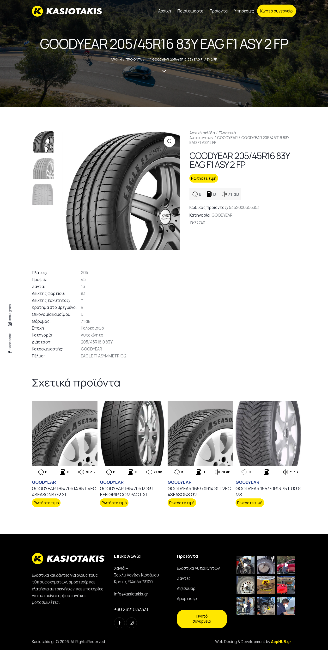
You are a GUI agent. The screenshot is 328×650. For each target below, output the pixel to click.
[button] (169, 141)
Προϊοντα (134, 59)
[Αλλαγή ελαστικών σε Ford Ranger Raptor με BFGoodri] (266, 565)
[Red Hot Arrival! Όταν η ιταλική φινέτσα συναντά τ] (286, 585)
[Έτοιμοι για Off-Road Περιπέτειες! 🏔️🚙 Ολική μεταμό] (266, 606)
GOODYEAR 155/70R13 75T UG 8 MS (268, 491)
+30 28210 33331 (131, 609)
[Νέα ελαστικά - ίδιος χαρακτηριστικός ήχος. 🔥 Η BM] (246, 565)
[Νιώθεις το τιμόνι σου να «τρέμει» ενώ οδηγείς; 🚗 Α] (246, 585)
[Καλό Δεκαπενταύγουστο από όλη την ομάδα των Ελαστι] (266, 585)
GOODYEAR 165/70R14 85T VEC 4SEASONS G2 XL (64, 491)
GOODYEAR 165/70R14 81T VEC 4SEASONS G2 (199, 491)
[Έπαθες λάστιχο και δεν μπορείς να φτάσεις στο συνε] (286, 565)
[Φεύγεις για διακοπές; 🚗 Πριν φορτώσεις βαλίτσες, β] (286, 606)
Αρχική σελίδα (202, 132)
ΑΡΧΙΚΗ (116, 59)
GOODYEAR (227, 137)
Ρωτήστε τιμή (203, 178)
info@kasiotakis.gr (131, 594)
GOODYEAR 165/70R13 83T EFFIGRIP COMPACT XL (127, 491)
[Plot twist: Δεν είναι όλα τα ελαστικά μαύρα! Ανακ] (246, 606)
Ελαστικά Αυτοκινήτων (212, 135)
